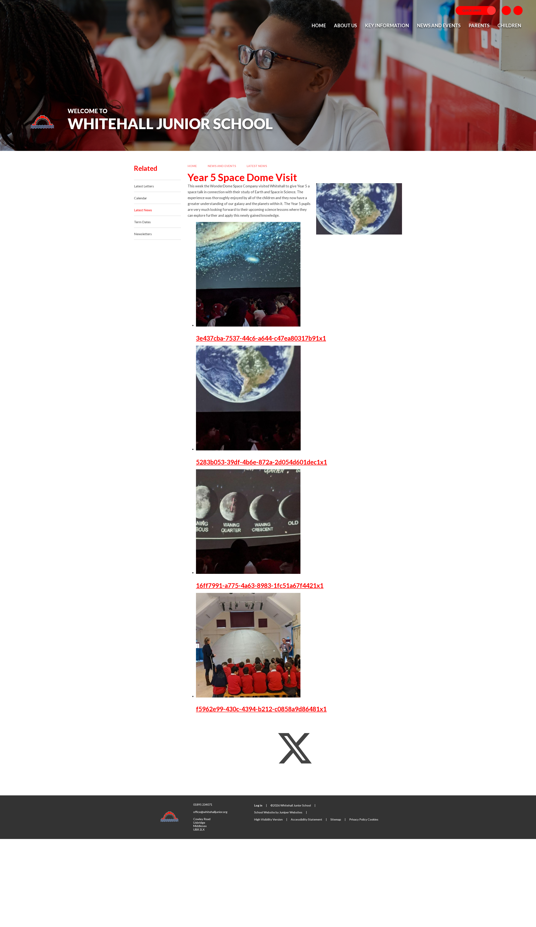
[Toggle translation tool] (506, 10)
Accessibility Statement (306, 819)
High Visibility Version (268, 819)
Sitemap (335, 819)
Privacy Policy (358, 819)
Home (192, 166)
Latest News (257, 166)
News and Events (222, 166)
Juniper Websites (290, 812)
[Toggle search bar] (518, 10)
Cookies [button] (373, 819)
